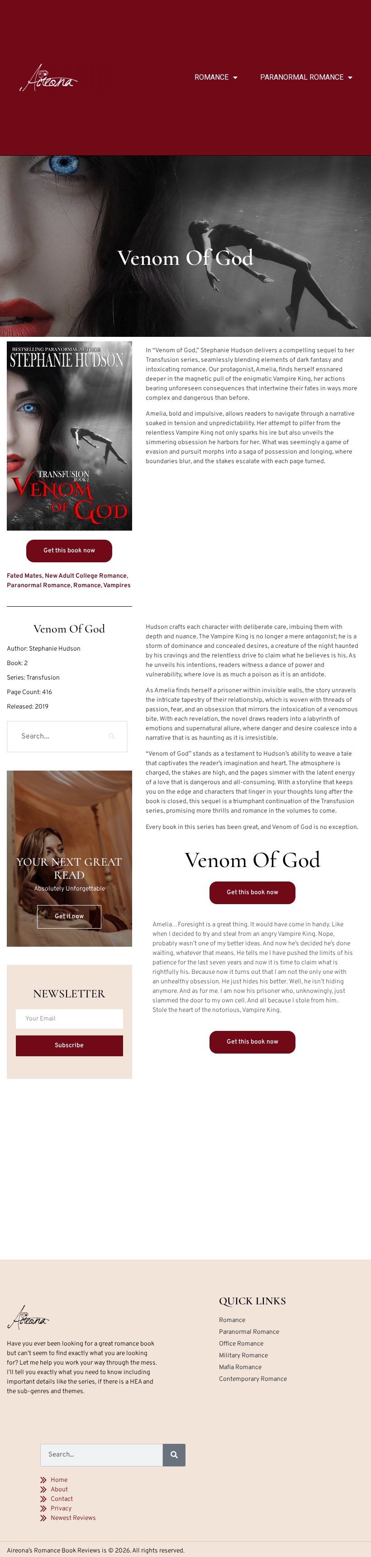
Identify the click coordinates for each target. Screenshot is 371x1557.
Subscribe (69, 1045)
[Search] (112, 736)
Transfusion (43, 678)
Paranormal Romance (301, 77)
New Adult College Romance (86, 576)
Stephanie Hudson (55, 649)
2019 (41, 707)
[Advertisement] (253, 546)
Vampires (117, 585)
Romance (211, 77)
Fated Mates (24, 576)
